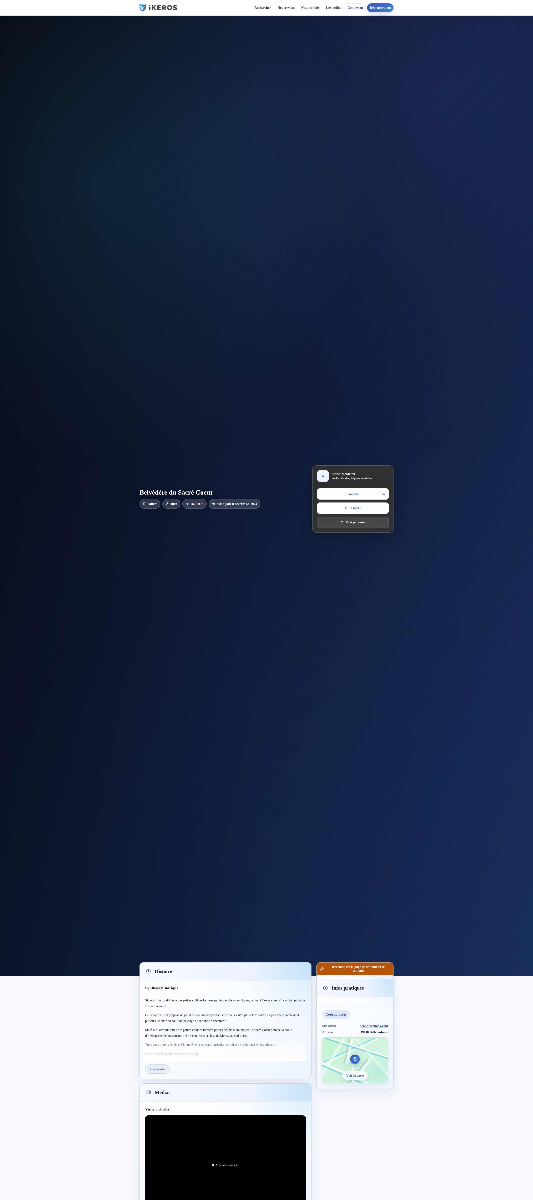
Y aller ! (355, 508)
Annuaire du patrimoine (394, 39)
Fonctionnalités (340, 31)
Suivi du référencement (393, 46)
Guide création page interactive (213, 33)
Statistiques (337, 46)
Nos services (286, 7)
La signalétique (291, 53)
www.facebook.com (374, 1026)
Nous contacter (306, 39)
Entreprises (289, 100)
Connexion (355, 7)
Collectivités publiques (296, 78)
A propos (302, 31)
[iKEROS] (158, 8)
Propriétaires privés (295, 93)
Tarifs (285, 60)
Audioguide (289, 46)
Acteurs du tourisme (295, 85)
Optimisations (387, 31)
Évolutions (255, 46)
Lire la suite (157, 1069)
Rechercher (262, 7)
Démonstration (380, 7)
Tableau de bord (340, 39)
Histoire (253, 39)
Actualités (255, 31)
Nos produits (310, 7)
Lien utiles (333, 7)
